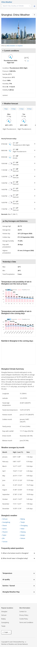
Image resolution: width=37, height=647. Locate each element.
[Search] (29, 6)
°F (28, 61)
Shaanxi (4, 532)
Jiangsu (22, 535)
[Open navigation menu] (34, 6)
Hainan (22, 538)
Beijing (22, 519)
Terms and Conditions (26, 622)
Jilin (3, 538)
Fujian (4, 535)
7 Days (6, 109)
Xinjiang (23, 532)
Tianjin (22, 522)
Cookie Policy (23, 619)
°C (25, 61)
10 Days (13, 109)
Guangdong (6, 522)
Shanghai (4, 611)
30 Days (29, 109)
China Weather (6, 2)
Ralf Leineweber (11, 45)
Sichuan (5, 519)
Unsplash (19, 45)
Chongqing (24, 525)
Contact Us (22, 611)
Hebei (22, 529)
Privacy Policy (23, 615)
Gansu (4, 529)
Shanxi (4, 525)
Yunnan (4, 542)
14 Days (21, 109)
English (6, 632)
